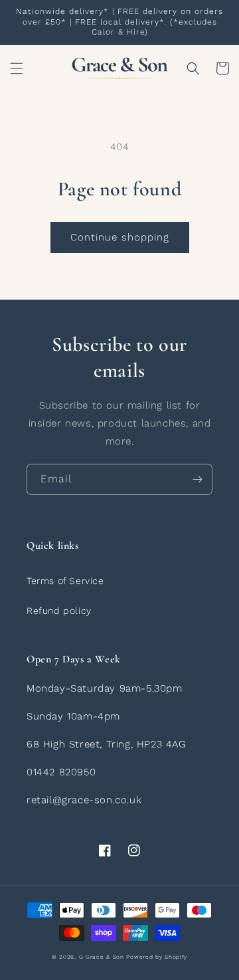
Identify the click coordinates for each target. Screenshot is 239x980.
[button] (16, 68)
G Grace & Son (101, 956)
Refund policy (59, 610)
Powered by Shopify (156, 956)
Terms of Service (65, 580)
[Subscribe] (197, 479)
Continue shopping (119, 237)
